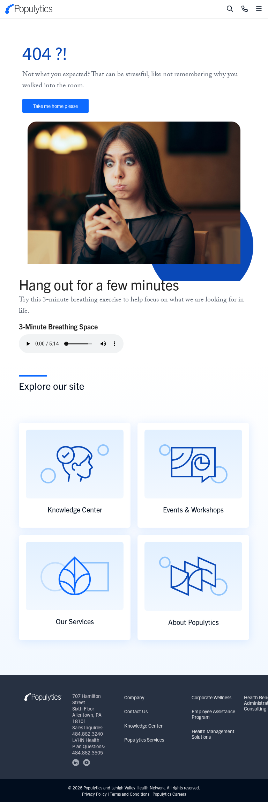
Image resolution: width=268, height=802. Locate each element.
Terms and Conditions (129, 793)
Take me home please (55, 106)
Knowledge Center (143, 725)
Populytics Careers (169, 793)
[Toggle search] (230, 9)
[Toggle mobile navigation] (259, 9)
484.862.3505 (87, 752)
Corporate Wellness (211, 697)
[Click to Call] (244, 9)
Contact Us (136, 711)
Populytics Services (144, 739)
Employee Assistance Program (213, 714)
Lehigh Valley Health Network (138, 787)
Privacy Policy (94, 793)
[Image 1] (43, 697)
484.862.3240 (87, 733)
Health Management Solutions (213, 734)
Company (134, 697)
